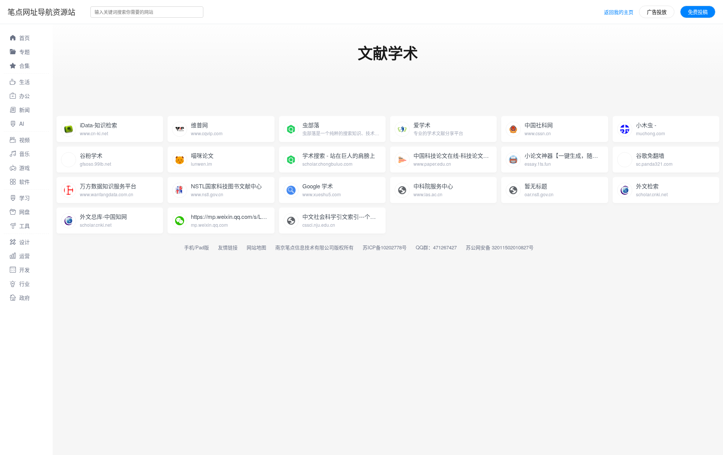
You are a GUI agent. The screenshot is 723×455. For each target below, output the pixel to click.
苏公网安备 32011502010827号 (500, 247)
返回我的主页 (618, 11)
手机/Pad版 (196, 247)
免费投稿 (698, 11)
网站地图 (256, 247)
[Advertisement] (190, 98)
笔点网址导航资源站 (41, 11)
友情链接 (228, 247)
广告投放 (657, 11)
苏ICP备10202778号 (385, 247)
